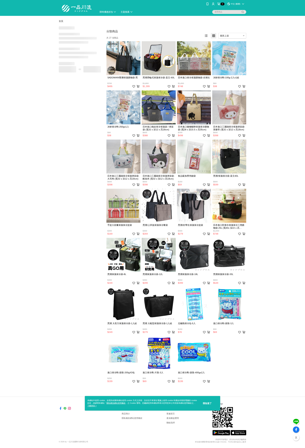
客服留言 (170, 413)
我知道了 (207, 403)
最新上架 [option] (224, 35)
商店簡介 (126, 413)
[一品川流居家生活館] (76, 8)
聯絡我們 (170, 423)
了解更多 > (92, 406)
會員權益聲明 (172, 418)
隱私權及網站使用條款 (132, 418)
